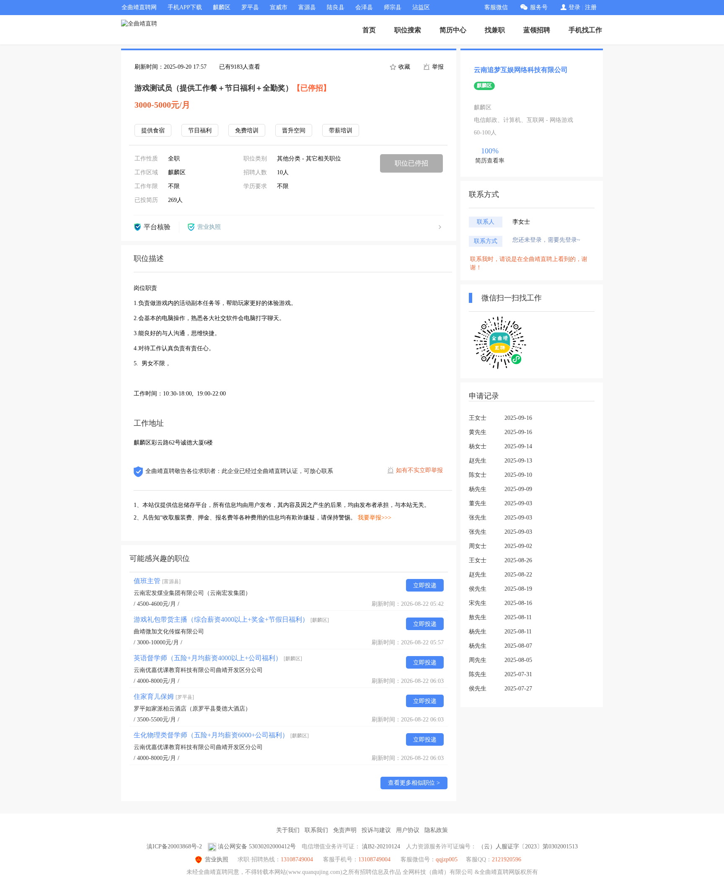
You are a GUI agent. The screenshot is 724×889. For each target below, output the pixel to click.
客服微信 (496, 7)
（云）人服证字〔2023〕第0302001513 (528, 846)
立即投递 (425, 585)
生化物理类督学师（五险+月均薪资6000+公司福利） (221, 735)
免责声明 (345, 830)
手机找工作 (585, 30)
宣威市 (278, 7)
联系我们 (316, 830)
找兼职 (495, 30)
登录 (574, 7)
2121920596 (506, 859)
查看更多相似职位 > (414, 783)
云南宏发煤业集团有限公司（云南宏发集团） (192, 593)
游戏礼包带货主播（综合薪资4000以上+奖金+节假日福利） (231, 619)
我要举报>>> (374, 517)
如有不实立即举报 (419, 470)
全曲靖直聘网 (139, 7)
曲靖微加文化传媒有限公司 (169, 631)
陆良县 (335, 7)
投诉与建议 (376, 830)
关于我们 (288, 830)
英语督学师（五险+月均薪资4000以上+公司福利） (218, 658)
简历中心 (453, 30)
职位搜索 (407, 30)
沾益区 (421, 7)
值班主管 (157, 580)
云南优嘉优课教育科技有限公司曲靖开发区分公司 (198, 670)
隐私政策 (436, 830)
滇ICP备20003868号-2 (174, 846)
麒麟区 (221, 7)
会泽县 (364, 7)
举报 (437, 67)
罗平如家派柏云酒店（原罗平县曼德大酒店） (192, 709)
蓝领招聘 (536, 30)
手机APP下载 (185, 7)
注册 (591, 7)
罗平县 (250, 7)
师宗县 (392, 7)
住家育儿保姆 (164, 696)
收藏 (403, 67)
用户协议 (407, 830)
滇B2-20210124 (381, 846)
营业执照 (216, 859)
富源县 (307, 7)
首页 (369, 30)
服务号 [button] (539, 7)
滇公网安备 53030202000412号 (257, 846)
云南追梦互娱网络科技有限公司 (521, 69)
